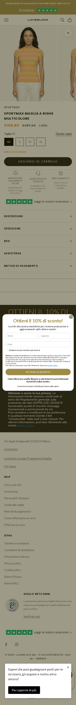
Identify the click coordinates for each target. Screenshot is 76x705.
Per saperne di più (24, 690)
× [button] (68, 667)
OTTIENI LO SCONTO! (38, 372)
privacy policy (53, 365)
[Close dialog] (71, 317)
